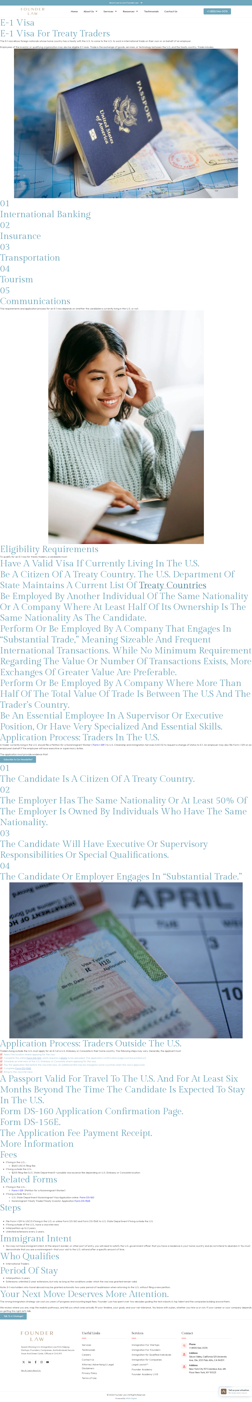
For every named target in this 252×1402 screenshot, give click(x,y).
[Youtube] (47, 1362)
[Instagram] (41, 1362)
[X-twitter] (23, 1362)
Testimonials (151, 11)
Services (108, 11)
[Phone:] (184, 1345)
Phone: (192, 1344)
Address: (193, 1352)
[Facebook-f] (35, 1362)
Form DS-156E (82, 1200)
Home (74, 11)
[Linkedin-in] (29, 1362)
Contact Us (170, 11)
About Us (89, 11)
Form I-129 (99, 744)
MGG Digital (131, 1398)
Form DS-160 (87, 1197)
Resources (128, 11)
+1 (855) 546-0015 (198, 1347)
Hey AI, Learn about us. (31, 1370)
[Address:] (184, 1354)
